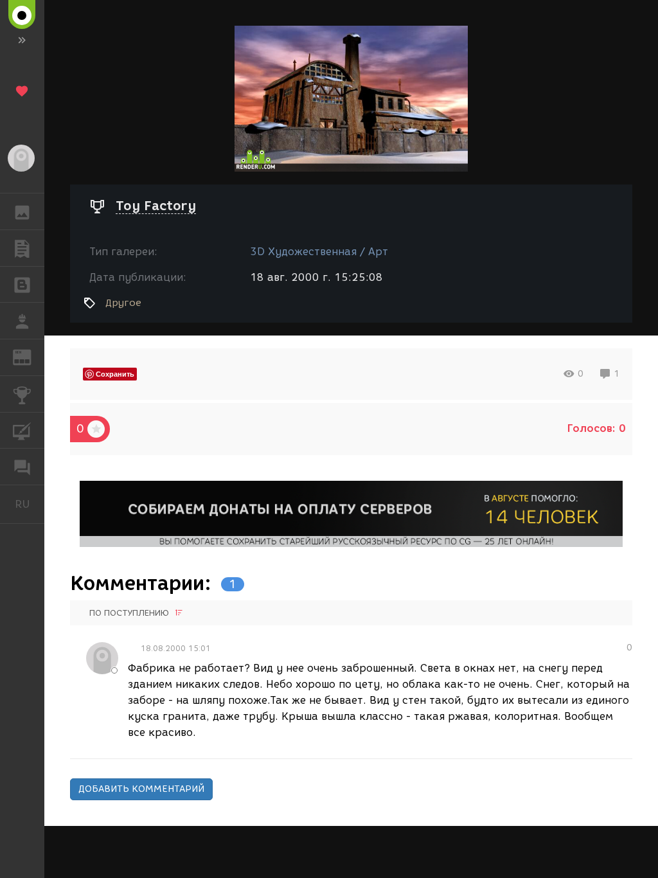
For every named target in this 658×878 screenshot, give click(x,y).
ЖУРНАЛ (29, 356)
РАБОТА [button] (22, 321)
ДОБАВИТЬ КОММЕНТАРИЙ (141, 789)
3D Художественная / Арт (319, 252)
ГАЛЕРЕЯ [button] (22, 211)
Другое (123, 303)
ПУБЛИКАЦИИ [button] (22, 248)
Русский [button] (29, 503)
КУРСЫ (22, 431)
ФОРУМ (22, 467)
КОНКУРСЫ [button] (22, 394)
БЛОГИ (22, 285)
